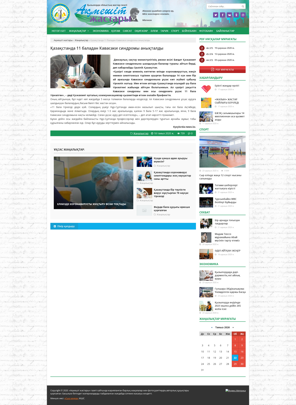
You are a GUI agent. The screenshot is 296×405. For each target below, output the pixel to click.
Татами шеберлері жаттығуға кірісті (226, 187)
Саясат (127, 30)
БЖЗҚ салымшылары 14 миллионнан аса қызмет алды (230, 116)
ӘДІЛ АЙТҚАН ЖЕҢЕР (228, 250)
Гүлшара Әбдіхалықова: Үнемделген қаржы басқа (230, 290)
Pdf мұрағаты (225, 69)
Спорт (175, 30)
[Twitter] (215, 15)
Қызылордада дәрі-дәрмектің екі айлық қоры (227, 275)
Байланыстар (225, 30)
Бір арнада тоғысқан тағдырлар (227, 222)
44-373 (209, 60)
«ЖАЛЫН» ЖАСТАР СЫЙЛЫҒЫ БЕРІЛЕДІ (227, 101)
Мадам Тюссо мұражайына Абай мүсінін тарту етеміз (227, 237)
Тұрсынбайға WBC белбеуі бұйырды (226, 200)
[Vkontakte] (229, 15)
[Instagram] (243, 15)
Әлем (154, 30)
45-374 (209, 54)
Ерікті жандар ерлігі (227, 85)
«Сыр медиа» (71, 398)
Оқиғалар (141, 30)
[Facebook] (222, 15)
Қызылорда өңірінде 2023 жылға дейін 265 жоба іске (228, 306)
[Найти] (242, 6)
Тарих (164, 30)
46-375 (209, 48)
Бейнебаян (189, 30)
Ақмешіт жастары (123, 15)
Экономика (101, 30)
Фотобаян (206, 30)
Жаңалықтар (77, 30)
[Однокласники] (236, 15)
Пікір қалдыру (66, 226)
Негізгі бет (59, 30)
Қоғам (115, 30)
